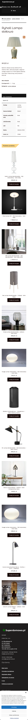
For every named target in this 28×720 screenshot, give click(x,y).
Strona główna (7, 18)
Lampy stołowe (16, 18)
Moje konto (5, 668)
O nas (3, 680)
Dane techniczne (7, 96)
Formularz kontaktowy (8, 671)
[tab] (14, 95)
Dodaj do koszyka (14, 184)
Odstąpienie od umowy (8, 677)
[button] (26, 692)
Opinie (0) (5, 100)
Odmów (14, 711)
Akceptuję (14, 707)
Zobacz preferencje (14, 715)
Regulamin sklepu (6, 674)
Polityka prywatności (14, 718)
